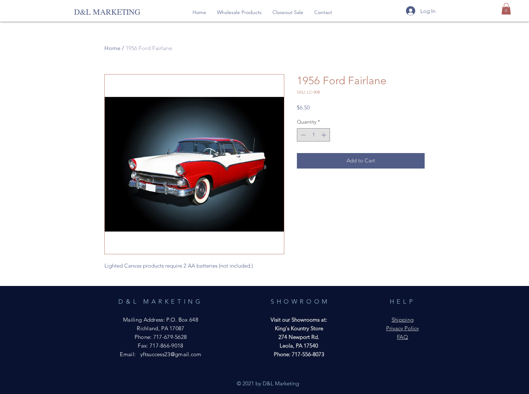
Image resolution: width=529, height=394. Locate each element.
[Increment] (324, 135)
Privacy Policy (402, 328)
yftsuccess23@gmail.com (171, 354)
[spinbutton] (313, 135)
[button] (239, 12)
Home (112, 48)
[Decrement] (302, 135)
